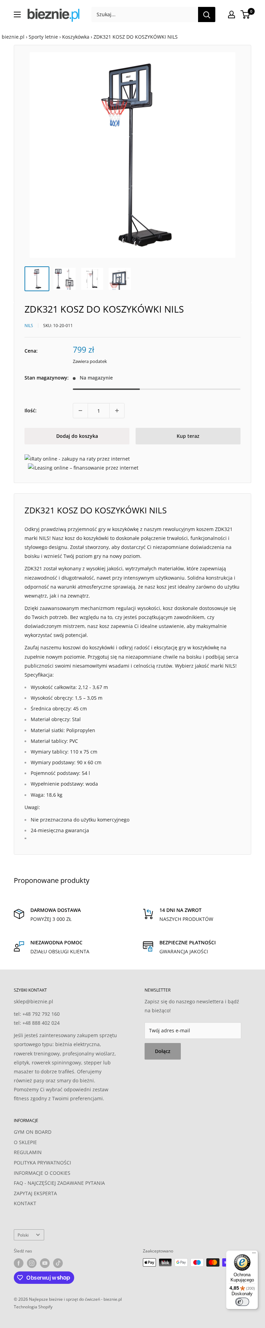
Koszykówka (75, 36)
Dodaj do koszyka (77, 436)
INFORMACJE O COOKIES (42, 1173)
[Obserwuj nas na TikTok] (58, 1263)
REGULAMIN (28, 1152)
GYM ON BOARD (32, 1132)
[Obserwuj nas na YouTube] (45, 1263)
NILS (28, 325)
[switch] (242, 1302)
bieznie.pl (13, 36)
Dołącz (162, 1051)
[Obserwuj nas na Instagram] (32, 1263)
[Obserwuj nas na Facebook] (18, 1263)
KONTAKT (25, 1203)
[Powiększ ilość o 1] (117, 410)
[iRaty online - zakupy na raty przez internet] (77, 458)
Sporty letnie (43, 36)
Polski (23, 1235)
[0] (245, 14)
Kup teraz (188, 436)
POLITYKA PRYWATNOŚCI (42, 1162)
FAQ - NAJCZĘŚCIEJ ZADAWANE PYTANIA (59, 1183)
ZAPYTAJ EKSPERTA (35, 1193)
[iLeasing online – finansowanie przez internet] (83, 467)
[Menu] (254, 1254)
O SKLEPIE (25, 1142)
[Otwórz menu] (17, 14)
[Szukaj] (206, 14)
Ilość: (30, 410)
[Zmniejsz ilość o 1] (80, 410)
